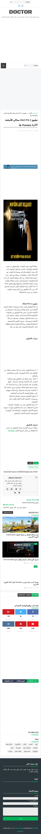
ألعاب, (18, 130)
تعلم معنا (18, 748)
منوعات (10, 751)
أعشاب (30, 744)
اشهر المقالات (20, 681)
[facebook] (22, 6)
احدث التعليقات (8, 681)
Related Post (34, 513)
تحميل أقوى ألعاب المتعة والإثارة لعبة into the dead (21, 560)
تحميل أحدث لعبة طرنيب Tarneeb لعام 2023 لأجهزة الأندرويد (21, 583)
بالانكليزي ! (17, 744)
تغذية (12, 748)
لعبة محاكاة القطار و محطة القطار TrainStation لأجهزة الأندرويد (22, 536)
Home (36, 113)
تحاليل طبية (9, 744)
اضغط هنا (11, 430)
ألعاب (30, 113)
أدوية (36, 744)
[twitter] (19, 6)
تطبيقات (35, 748)
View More (8, 512)
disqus (28, 595)
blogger (35, 595)
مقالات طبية (18, 751)
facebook (21, 595)
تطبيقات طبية (26, 748)
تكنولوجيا (35, 751)
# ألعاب (30, 463)
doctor (20, 12)
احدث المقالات (32, 681)
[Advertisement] (20, 41)
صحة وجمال (27, 751)
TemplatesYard (18, 828)
